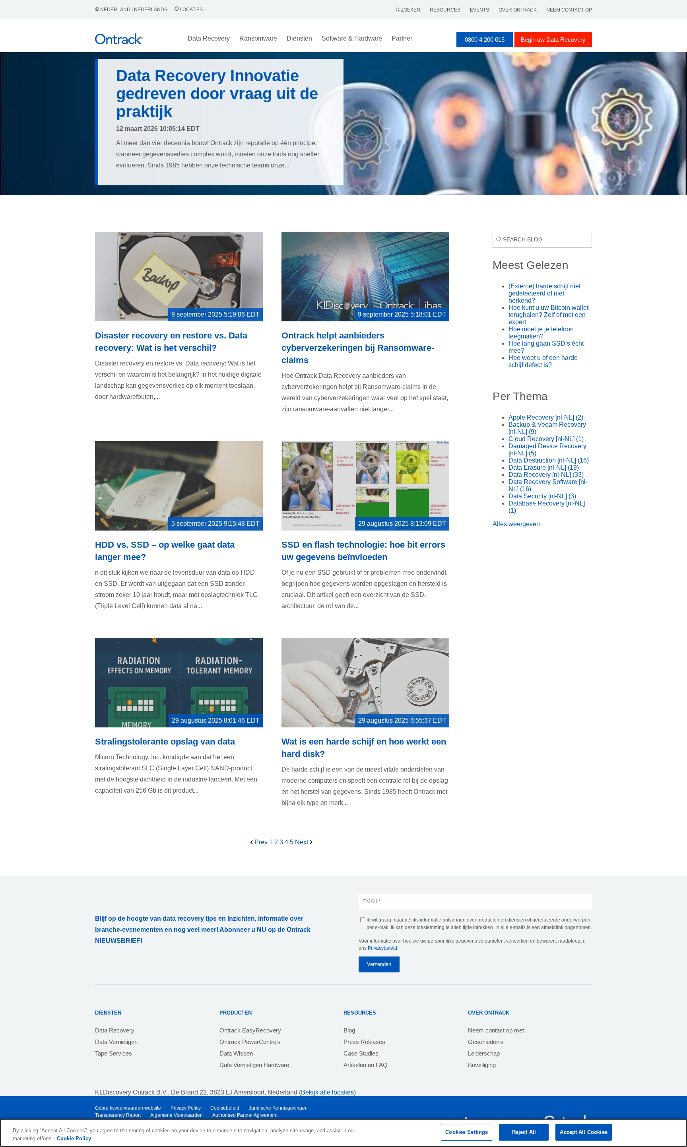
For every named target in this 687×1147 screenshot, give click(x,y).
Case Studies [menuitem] (361, 1053)
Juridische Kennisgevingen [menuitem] (278, 1108)
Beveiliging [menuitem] (482, 1064)
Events (479, 10)
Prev (261, 842)
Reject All (524, 1132)
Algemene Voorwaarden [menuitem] (176, 1115)
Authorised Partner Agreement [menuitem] (245, 1115)
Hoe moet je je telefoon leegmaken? (541, 333)
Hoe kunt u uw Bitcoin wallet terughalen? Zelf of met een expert (548, 314)
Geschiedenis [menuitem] (486, 1041)
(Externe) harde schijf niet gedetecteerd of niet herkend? (544, 293)
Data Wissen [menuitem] (236, 1053)
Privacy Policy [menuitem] (186, 1108)
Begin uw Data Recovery (553, 39)
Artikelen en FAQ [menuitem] (366, 1064)
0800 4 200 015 (485, 39)
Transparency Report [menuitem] (118, 1115)
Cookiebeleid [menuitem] (224, 1108)
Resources (445, 10)
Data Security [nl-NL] (542, 496)
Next (302, 842)
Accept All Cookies (583, 1132)
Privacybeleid (382, 948)
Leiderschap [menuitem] (484, 1053)
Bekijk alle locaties (327, 1092)
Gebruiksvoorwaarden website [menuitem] (128, 1108)
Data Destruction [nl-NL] (548, 460)
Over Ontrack (518, 10)
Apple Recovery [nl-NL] (545, 417)
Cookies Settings (466, 1132)
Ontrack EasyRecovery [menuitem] (250, 1030)
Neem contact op (569, 10)
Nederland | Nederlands (134, 9)
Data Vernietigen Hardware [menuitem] (254, 1064)
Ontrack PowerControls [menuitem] (250, 1041)
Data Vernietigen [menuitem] (116, 1041)
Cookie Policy (74, 1138)
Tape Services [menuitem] (113, 1053)
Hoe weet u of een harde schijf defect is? (543, 361)
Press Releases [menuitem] (364, 1041)
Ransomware (258, 38)
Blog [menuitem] (349, 1030)
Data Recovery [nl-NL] (546, 474)
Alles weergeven (516, 524)
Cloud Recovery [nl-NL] (546, 438)
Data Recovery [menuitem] (114, 1030)
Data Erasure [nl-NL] (543, 467)
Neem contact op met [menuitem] (496, 1030)
